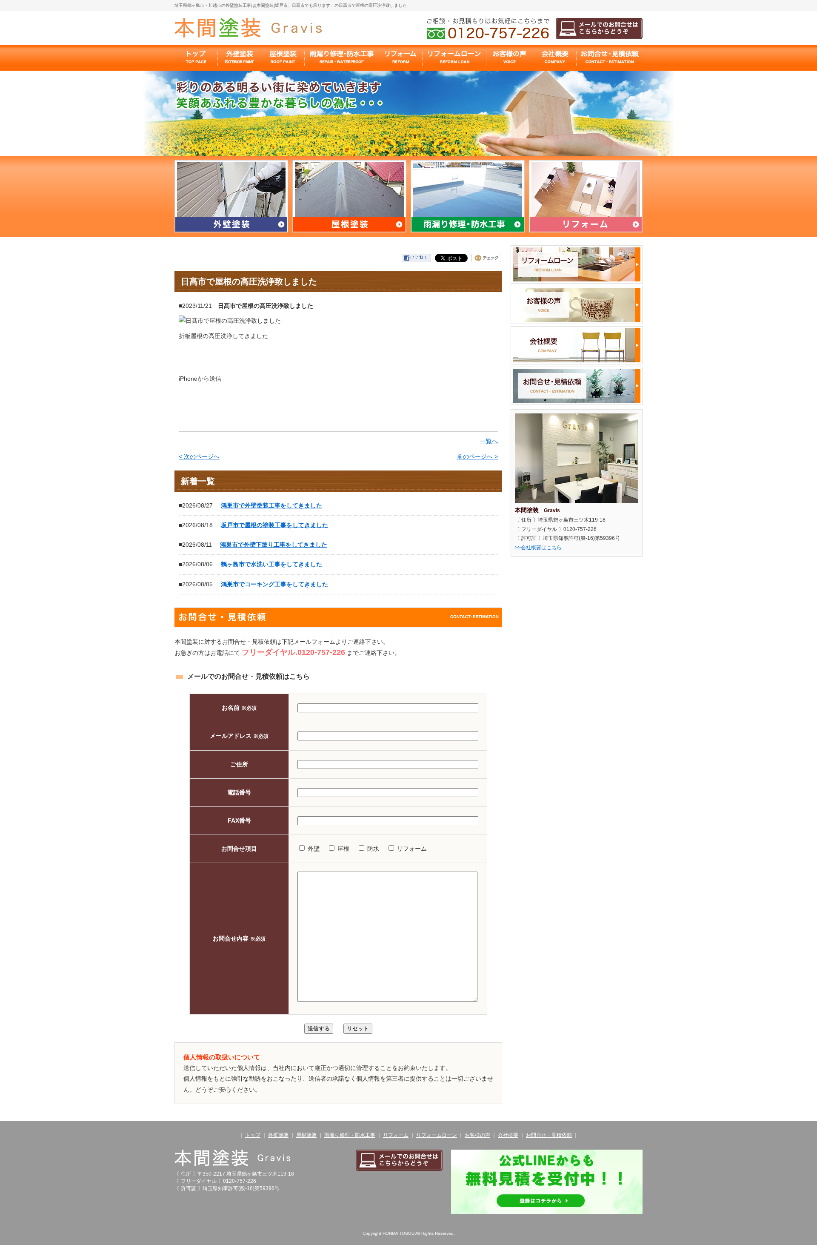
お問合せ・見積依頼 (549, 1135)
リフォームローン (436, 1135)
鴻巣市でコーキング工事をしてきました (274, 584)
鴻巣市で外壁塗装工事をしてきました (271, 505)
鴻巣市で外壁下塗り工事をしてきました (273, 544)
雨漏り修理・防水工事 (349, 1135)
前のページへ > (477, 456)
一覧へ (489, 441)
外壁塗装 (278, 1135)
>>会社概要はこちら (538, 548)
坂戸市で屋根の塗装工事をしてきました (274, 525)
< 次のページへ (199, 456)
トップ (252, 1135)
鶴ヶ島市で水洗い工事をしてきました (271, 564)
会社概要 (508, 1135)
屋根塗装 (306, 1135)
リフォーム (395, 1135)
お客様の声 (477, 1135)
